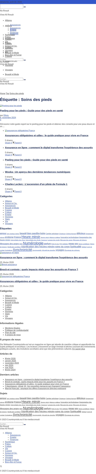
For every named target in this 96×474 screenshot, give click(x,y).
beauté (23, 233)
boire (42, 233)
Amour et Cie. (11, 61)
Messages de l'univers (80, 240)
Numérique (10, 35)
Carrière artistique (52, 234)
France (17, 237)
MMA (20, 244)
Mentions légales (12, 328)
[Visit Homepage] (31, 15)
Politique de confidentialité (16, 330)
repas (71, 243)
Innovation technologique (70, 237)
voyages (60, 250)
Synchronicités (37, 250)
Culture (8, 39)
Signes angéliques (84, 244)
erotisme (9, 237)
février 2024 (10, 370)
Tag (7, 93)
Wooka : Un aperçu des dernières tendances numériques (37, 172)
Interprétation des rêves (18, 240)
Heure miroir (31, 237)
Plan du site (10, 332)
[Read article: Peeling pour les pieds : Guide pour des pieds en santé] (48, 106)
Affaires (8, 20)
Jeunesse (44, 240)
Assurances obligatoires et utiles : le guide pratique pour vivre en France (46, 135)
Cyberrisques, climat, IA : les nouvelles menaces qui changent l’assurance (37, 386)
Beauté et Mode (12, 53)
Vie (6, 41)
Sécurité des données (48, 250)
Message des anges (66, 240)
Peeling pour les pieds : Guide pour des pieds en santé (31, 110)
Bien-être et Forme (13, 55)
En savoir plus (78, 349)
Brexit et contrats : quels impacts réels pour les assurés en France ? (39, 269)
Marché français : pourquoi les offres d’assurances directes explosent (35, 388)
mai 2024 (9, 367)
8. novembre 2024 (8, 118)
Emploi (13, 30)
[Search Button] (25, 79)
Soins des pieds (17, 93)
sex (76, 243)
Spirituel (84, 247)
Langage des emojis (54, 240)
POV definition (64, 244)
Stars (7, 219)
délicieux (80, 233)
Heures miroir (45, 237)
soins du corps (62, 246)
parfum (47, 243)
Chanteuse (62, 233)
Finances (14, 32)
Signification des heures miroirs (38, 246)
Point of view (55, 244)
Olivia (5, 115)
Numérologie (33, 243)
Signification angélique (14, 247)
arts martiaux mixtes (13, 233)
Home (2, 93)
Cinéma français (71, 233)
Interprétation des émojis (33, 240)
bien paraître (33, 233)
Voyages (9, 50)
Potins (8, 37)
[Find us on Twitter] (1, 467)
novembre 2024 (12, 363)
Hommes (9, 48)
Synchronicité (22, 249)
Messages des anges (9, 244)
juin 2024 (9, 365)
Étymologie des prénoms (72, 250)
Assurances (15, 25)
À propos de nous (13, 335)
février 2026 (10, 358)
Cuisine (8, 56)
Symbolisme (8, 250)
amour (3, 233)
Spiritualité (75, 246)
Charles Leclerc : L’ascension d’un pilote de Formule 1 (36, 184)
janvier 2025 (10, 361)
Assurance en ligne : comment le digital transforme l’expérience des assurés (49, 147)
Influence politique (54, 237)
